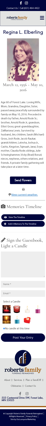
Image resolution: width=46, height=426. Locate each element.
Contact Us (30, 385)
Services (18, 380)
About (7, 380)
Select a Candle (11, 301)
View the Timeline (16, 217)
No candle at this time (17, 328)
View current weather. (24, 194)
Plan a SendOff (33, 380)
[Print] (23, 189)
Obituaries (16, 385)
